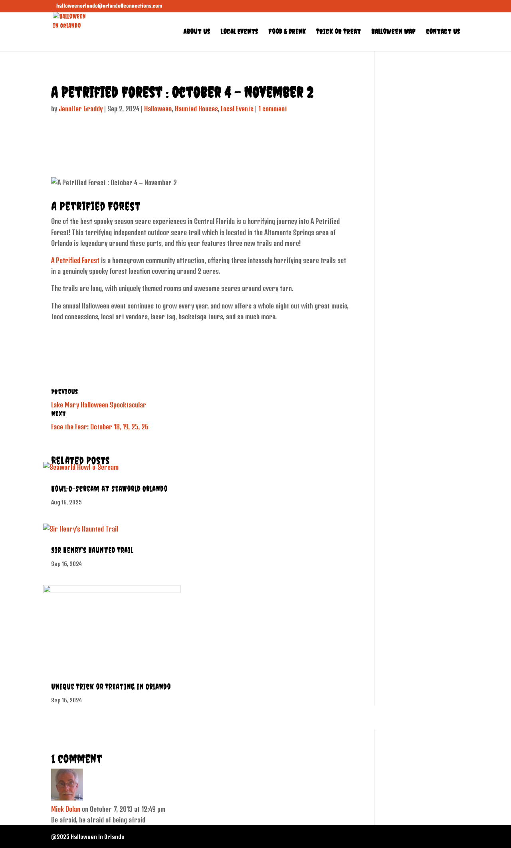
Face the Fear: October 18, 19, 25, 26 (100, 427)
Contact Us (443, 32)
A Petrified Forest (75, 260)
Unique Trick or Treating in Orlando (111, 686)
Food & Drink (287, 32)
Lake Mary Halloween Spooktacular (98, 405)
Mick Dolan (65, 809)
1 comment (272, 109)
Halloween (158, 109)
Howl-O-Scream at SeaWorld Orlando (109, 488)
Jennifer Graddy (81, 109)
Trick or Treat (338, 32)
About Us (196, 32)
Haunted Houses (196, 109)
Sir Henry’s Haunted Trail (92, 550)
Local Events (239, 32)
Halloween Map (393, 32)
